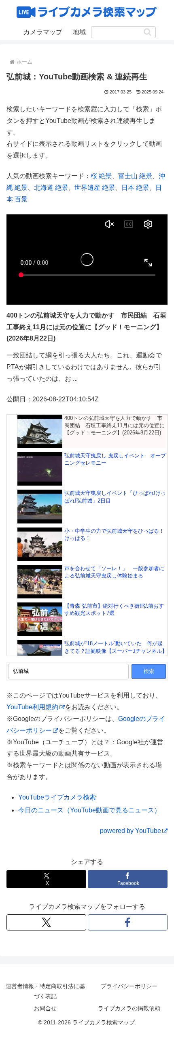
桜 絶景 (101, 175)
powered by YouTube (130, 830)
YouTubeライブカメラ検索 (57, 797)
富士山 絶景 (135, 175)
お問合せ (45, 1008)
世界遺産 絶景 (94, 187)
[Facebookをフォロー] (128, 922)
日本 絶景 (135, 187)
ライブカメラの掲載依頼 (129, 1008)
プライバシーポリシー (129, 986)
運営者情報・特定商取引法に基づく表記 (45, 991)
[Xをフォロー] (46, 922)
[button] (147, 32)
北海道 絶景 (51, 187)
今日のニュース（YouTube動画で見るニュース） (89, 810)
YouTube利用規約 (32, 707)
